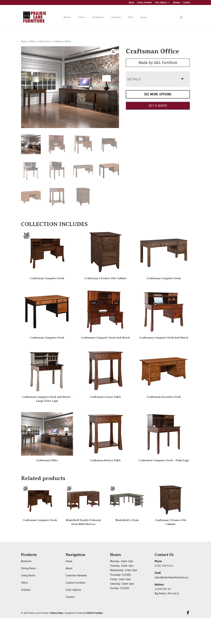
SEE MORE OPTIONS (157, 94)
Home (24, 41)
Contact (186, 2)
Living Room (116, 17)
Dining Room (28, 568)
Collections (44, 41)
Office (130, 17)
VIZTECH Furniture (94, 613)
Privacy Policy (56, 613)
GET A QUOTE (158, 106)
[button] (113, 52)
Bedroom (67, 17)
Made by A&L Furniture (157, 62)
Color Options (161, 2)
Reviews (176, 2)
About (131, 2)
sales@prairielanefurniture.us (171, 577)
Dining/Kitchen (98, 17)
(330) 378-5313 (164, 565)
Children (81, 17)
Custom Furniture (144, 2)
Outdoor (143, 17)
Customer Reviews (76, 575)
